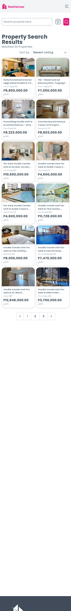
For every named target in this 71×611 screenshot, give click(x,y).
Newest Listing (43, 52)
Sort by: (25, 52)
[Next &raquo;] (51, 316)
